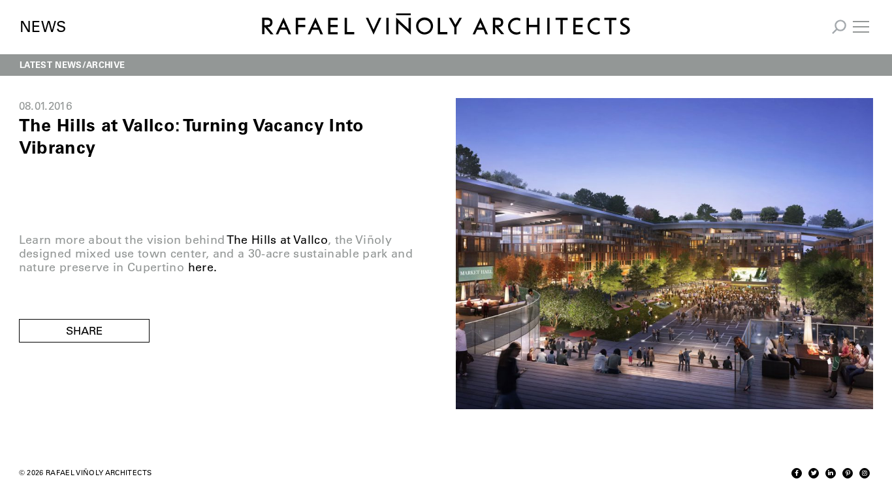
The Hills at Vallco (277, 240)
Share (84, 330)
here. (202, 267)
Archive (105, 64)
